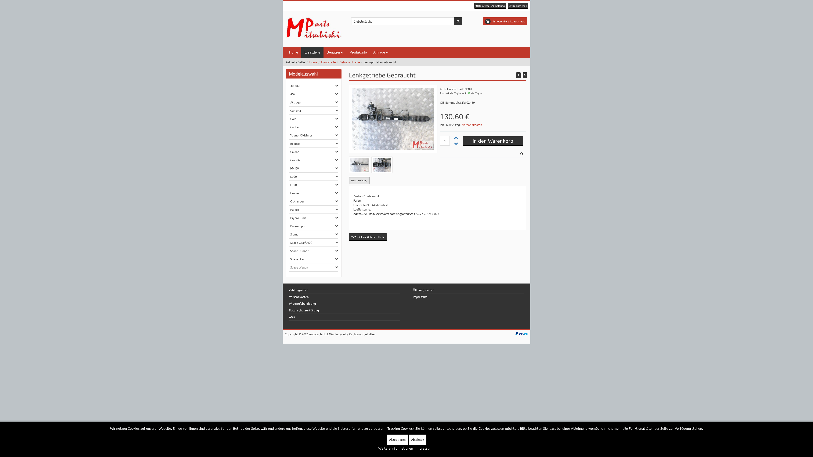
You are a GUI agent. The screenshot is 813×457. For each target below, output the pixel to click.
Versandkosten (472, 125)
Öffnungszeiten (423, 290)
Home (293, 52)
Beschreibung (359, 180)
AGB (292, 317)
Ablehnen (417, 439)
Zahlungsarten (298, 290)
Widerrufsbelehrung (302, 303)
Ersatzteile (312, 52)
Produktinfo (358, 52)
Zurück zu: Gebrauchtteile (369, 237)
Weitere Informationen (395, 448)
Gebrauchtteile (350, 62)
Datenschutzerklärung (304, 310)
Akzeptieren (397, 439)
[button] (490, 6)
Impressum (420, 297)
